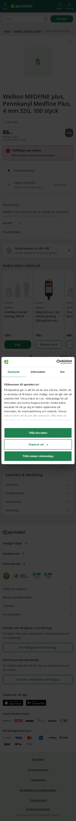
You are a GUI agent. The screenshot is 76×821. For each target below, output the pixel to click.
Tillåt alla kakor (38, 432)
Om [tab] (62, 371)
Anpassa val (36, 444)
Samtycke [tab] (14, 371)
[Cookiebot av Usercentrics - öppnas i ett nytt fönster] (56, 362)
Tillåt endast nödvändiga (38, 455)
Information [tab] (38, 371)
